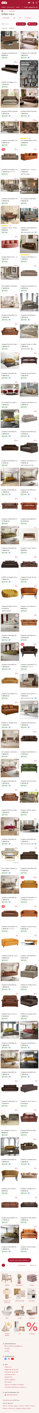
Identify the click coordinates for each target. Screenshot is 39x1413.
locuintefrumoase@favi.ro (14, 1346)
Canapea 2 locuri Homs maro (10, 228)
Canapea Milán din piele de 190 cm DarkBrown (16, 810)
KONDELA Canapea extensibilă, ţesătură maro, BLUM (18, 577)
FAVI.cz (5, 1406)
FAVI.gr (24, 1408)
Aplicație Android (12, 1395)
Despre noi (8, 1367)
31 (36, 644)
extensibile (6, 18)
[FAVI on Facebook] (5, 1359)
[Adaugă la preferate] (17, 411)
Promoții (32, 1333)
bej (14, 18)
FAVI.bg (18, 1408)
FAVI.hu (21, 1406)
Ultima (32, 1265)
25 (17, 62)
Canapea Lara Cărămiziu (28, 606)
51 (36, 440)
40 (36, 33)
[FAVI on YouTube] (12, 1359)
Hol (19, 1333)
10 (17, 149)
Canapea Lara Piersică (8, 1188)
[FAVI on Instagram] (9, 1359)
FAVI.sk (10, 1406)
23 (36, 877)
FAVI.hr (27, 1406)
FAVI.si (29, 1408)
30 (36, 382)
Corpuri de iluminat (7, 1301)
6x (29, 138)
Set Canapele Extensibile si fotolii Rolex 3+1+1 (16, 286)
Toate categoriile (29, 7)
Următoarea (21, 1265)
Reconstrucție (19, 1300)
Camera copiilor (7, 1334)
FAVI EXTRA (8, 1382)
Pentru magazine (10, 1379)
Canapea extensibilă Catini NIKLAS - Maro (14, 53)
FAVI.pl (16, 1406)
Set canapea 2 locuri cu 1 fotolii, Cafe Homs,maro (17, 1130)
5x (10, 225)
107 (17, 732)
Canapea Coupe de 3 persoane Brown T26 (14, 956)
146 (17, 207)
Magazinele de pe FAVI (12, 1369)
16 (36, 91)
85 (17, 440)
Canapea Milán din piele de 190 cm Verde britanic (17, 344)
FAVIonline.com (7, 1400)
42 (17, 266)
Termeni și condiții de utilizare (14, 1384)
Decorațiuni (10, 7)
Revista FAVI (8, 1377)
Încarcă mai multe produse (18, 1260)
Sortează (22, 24)
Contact (7, 1348)
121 (36, 207)
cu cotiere (28, 18)
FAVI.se (5, 1408)
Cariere (7, 1351)
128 (36, 120)
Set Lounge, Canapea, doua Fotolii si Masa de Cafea (17, 868)
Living (19, 1318)
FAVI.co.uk (11, 1408)
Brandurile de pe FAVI (11, 1372)
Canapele (12, 11)
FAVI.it (33, 1406)
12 (36, 237)
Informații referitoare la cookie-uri (15, 1387)
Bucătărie (32, 1300)
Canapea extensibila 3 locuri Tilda (12, 140)
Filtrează (33, 24)
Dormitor (32, 1318)
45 (36, 732)
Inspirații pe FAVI (10, 1374)
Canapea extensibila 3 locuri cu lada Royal (14, 198)
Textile (18, 7)
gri (20, 18)
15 (36, 994)
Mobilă (3, 7)
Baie (7, 1318)
